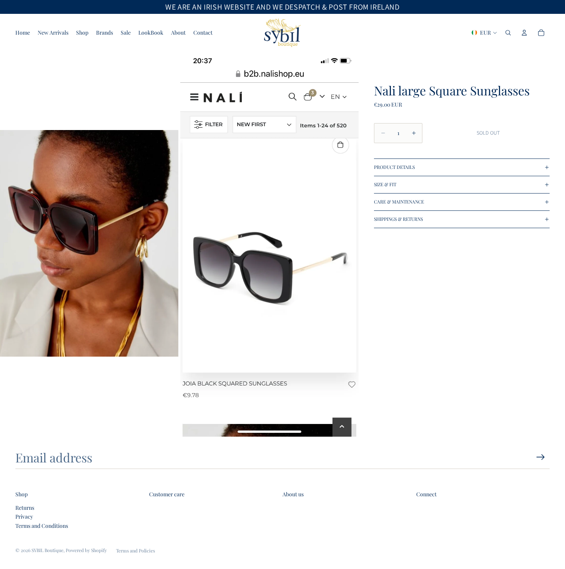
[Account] (524, 32)
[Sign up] (541, 457)
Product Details (394, 167)
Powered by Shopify (86, 550)
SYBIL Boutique (47, 550)
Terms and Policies (135, 550)
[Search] (508, 32)
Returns (24, 507)
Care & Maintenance (399, 202)
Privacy (24, 516)
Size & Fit (385, 184)
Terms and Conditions (41, 525)
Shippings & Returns (398, 219)
